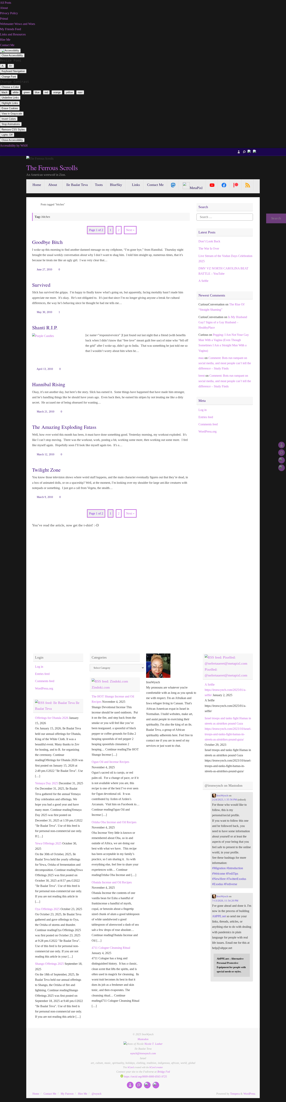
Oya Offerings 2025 (47, 909)
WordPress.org (207, 431)
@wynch (96, 1093)
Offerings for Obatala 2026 (51, 717)
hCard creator (156, 1067)
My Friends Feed (10, 29)
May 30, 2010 (44, 312)
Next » (130, 230)
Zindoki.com (101, 687)
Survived (41, 284)
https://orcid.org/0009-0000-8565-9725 (145, 1076)
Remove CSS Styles (13, 129)
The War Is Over (208, 248)
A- (3, 65)
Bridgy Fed (163, 1071)
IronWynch (222, 795)
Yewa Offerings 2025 (48, 843)
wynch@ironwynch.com (143, 1053)
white (15, 92)
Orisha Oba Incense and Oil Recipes (114, 822)
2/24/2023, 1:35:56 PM (224, 799)
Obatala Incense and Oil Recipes (112, 882)
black (5, 92)
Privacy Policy (9, 13)
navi (80, 92)
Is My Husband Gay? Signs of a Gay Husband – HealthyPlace (222, 322)
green (27, 92)
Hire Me (5, 39)
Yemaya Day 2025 (46, 783)
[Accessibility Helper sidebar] (10, 50)
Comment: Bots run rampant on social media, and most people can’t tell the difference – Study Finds (224, 363)
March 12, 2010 (45, 454)
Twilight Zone (46, 469)
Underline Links (10, 97)
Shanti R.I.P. (45, 327)
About (4, 8)
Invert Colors (9, 118)
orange (57, 92)
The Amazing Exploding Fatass (64, 427)
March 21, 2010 (45, 411)
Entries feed (205, 417)
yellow (69, 92)
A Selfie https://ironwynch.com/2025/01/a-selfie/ (225, 690)
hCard (131, 1067)
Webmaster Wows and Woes (17, 24)
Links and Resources (13, 34)
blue (37, 92)
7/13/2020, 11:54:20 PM (225, 900)
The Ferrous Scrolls (51, 168)
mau (201, 358)
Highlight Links (10, 103)
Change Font (9, 76)
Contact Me (7, 45)
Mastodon (143, 1039)
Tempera (235, 1093)
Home (35, 1093)
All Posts (5, 2)
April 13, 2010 (45, 368)
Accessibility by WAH (14, 145)
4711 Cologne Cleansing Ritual (111, 947)
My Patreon (67, 1093)
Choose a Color (10, 87)
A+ (10, 65)
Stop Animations (11, 124)
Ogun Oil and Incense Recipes (110, 761)
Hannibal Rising (48, 384)
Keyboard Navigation (13, 71)
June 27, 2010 (44, 269)
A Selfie (203, 280)
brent (201, 375)
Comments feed (208, 424)
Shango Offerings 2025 (49, 963)
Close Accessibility (12, 55)
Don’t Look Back (209, 241)
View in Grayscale (12, 113)
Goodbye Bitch (47, 242)
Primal (4, 18)
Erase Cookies (10, 108)
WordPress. (249, 1093)
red (46, 92)
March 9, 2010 (45, 497)
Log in (202, 410)
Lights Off (7, 134)
